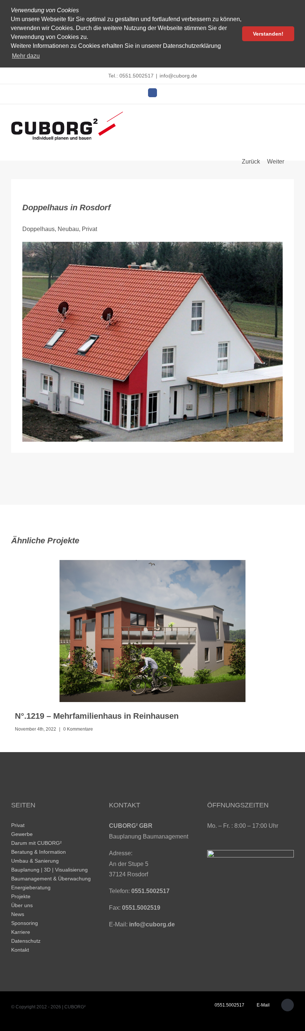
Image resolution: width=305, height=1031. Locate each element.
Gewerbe (22, 834)
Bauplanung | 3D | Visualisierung (49, 870)
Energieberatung (31, 887)
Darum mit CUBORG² (36, 843)
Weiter (275, 161)
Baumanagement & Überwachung (51, 879)
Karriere (20, 932)
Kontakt (20, 950)
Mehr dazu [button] (26, 56)
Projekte (20, 896)
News (17, 914)
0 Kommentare (78, 729)
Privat (18, 825)
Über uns (22, 905)
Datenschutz (26, 941)
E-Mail (262, 1005)
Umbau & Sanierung (35, 861)
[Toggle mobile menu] (291, 117)
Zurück (251, 161)
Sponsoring (24, 923)
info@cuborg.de (178, 76)
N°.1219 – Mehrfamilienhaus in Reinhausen (97, 716)
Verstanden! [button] (268, 34)
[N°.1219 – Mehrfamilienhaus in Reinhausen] (152, 631)
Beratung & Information (38, 852)
